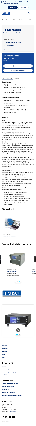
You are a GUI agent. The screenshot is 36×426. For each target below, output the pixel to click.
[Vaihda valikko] (32, 13)
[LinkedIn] (3, 417)
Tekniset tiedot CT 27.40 (13, 42)
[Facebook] (10, 417)
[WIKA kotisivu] (6, 13)
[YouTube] (13, 417)
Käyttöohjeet (10, 45)
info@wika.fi (7, 61)
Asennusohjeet (10, 49)
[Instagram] (6, 417)
